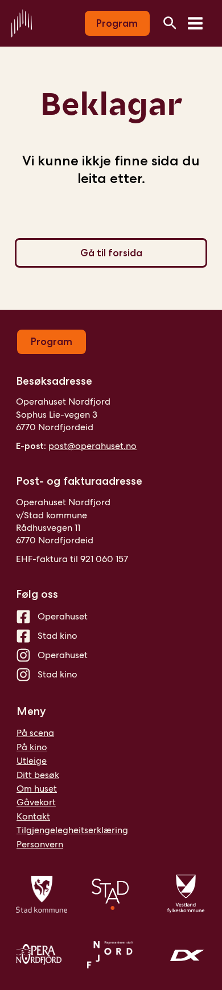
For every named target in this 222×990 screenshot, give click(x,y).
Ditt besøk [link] (38, 775)
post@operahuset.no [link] (92, 446)
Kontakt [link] (33, 816)
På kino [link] (32, 747)
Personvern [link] (40, 844)
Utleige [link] (32, 761)
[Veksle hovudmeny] (195, 23)
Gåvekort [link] (36, 802)
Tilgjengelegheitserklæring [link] (72, 830)
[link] (21, 22)
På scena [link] (35, 733)
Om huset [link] (37, 789)
